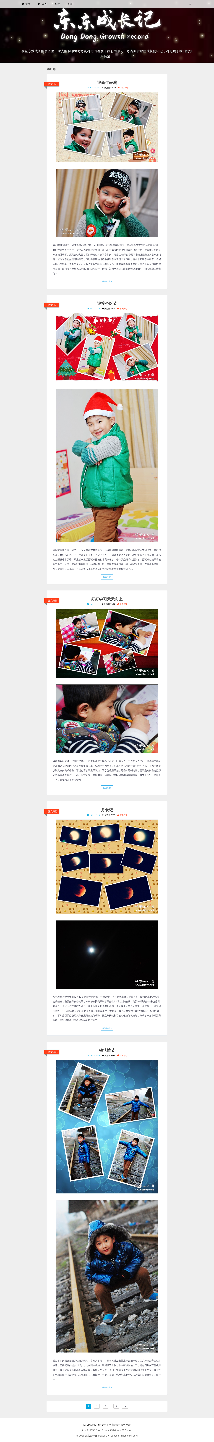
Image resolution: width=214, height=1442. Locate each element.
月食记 (107, 810)
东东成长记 (91, 1435)
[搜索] (190, 4)
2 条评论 (124, 88)
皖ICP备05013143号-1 (96, 1424)
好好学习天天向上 (107, 599)
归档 (57, 3)
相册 (70, 3)
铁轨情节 (107, 1050)
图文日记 (52, 84)
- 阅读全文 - (107, 281)
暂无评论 (123, 308)
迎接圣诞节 (107, 304)
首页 (27, 3)
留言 (44, 3)
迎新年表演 (107, 83)
